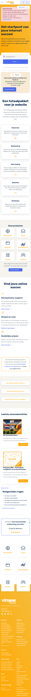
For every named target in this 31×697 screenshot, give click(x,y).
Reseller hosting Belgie (6, 654)
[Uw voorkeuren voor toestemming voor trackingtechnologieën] (29, 522)
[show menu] (2, 2)
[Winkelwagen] (28, 2)
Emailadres (3, 676)
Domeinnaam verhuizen (6, 664)
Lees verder (23, 444)
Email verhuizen (4, 680)
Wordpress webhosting (6, 630)
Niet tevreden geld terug (22, 675)
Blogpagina (19, 667)
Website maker (20, 626)
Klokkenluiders (20, 680)
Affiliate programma (21, 671)
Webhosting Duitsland (6, 626)
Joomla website (20, 630)
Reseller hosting (4, 652)
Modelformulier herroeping (23, 679)
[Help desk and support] (22, 2)
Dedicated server (5, 645)
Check (14, 61)
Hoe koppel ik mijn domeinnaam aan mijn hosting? (16, 500)
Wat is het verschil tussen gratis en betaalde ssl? (15, 504)
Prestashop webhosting (6, 638)
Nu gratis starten (9, 89)
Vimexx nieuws (4, 488)
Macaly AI (3, 688)
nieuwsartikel (7, 19)
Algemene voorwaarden (22, 695)
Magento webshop (21, 639)
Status (18, 664)
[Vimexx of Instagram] (11, 614)
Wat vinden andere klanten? (15, 383)
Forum (18, 669)
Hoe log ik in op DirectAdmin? (11, 498)
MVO (18, 673)
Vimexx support (14, 269)
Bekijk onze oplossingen (8, 328)
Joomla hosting (4, 634)
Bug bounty (19, 684)
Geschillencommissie (21, 677)
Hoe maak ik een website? (10, 495)
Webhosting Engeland (6, 628)
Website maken (20, 623)
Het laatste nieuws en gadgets (15, 399)
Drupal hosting (4, 640)
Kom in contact (5, 309)
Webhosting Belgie (5, 625)
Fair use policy (20, 691)
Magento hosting (5, 632)
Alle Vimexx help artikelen (8, 508)
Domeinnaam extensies (6, 667)
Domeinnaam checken (6, 665)
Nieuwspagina (20, 665)
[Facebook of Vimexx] (2, 614)
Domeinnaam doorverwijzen (7, 669)
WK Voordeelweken (10, 435)
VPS (2, 643)
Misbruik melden (20, 682)
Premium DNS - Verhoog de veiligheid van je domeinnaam (14, 468)
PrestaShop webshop (21, 643)
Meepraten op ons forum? (15, 391)
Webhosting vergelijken (6, 641)
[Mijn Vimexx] (25, 2)
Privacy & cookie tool (6, 689)
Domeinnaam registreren (6, 662)
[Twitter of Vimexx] (5, 614)
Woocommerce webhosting (7, 636)
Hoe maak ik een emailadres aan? (12, 502)
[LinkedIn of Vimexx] (8, 614)
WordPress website (21, 628)
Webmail (3, 678)
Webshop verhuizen (21, 645)
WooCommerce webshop (22, 641)
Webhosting (3, 623)
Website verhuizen (21, 625)
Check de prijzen (5, 345)
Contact (18, 662)
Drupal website (20, 632)
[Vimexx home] (9, 2)
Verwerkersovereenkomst (22, 693)
